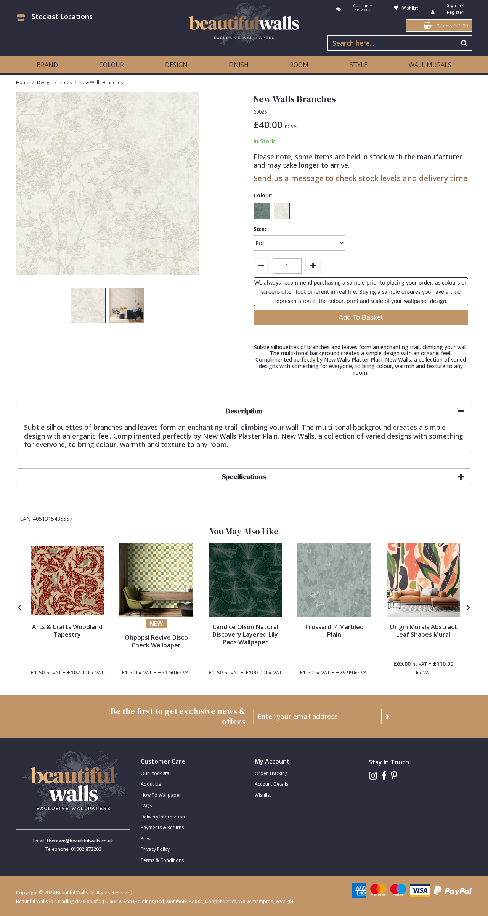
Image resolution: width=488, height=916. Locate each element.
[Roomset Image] (156, 580)
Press (146, 838)
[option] (88, 307)
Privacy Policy (155, 849)
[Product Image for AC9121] (67, 580)
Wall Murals (430, 65)
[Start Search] (464, 43)
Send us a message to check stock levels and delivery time (360, 178)
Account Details (271, 784)
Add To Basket (361, 317)
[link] (373, 775)
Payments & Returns (162, 827)
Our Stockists (155, 773)
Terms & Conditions (162, 860)
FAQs (146, 806)
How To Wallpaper (161, 795)
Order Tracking (271, 773)
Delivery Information (163, 817)
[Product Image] (245, 580)
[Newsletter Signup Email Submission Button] (387, 716)
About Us (151, 784)
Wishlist (263, 795)
